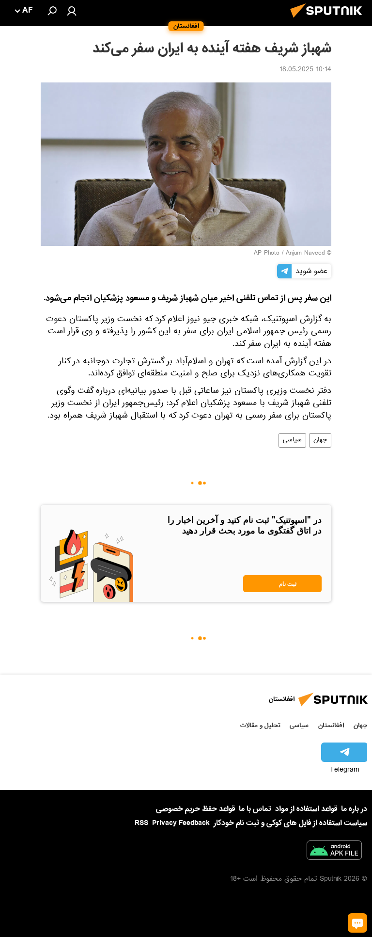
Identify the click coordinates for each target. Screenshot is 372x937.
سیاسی (292, 440)
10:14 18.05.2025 (305, 70)
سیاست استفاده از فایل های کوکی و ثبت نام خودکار (290, 823)
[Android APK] (334, 852)
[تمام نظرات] (357, 923)
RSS (141, 823)
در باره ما (354, 809)
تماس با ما (255, 809)
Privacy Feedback (181, 823)
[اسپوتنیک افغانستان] (329, 20)
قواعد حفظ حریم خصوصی (195, 809)
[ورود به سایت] (71, 10)
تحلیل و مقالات (260, 725)
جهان (320, 440)
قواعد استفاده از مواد (306, 809)
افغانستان (331, 725)
